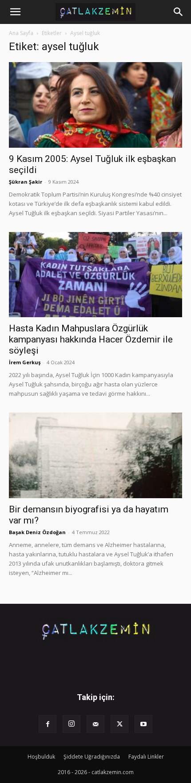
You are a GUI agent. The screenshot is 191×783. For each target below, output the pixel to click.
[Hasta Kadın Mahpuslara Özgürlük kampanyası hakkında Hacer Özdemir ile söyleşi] (95, 275)
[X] (119, 724)
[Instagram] (71, 724)
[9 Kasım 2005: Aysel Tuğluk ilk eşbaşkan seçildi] (95, 105)
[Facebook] (47, 724)
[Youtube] (143, 724)
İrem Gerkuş (24, 362)
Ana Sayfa (21, 33)
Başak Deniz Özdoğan (37, 532)
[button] (15, 12)
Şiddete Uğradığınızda (92, 756)
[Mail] (95, 724)
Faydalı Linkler (146, 756)
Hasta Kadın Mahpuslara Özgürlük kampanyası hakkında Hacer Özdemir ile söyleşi (91, 339)
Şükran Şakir (25, 181)
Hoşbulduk (41, 756)
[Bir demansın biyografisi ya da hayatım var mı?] (95, 455)
